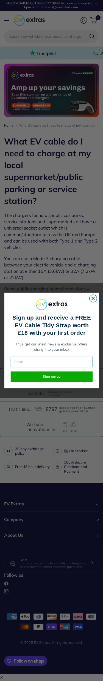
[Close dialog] (93, 298)
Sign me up (52, 376)
